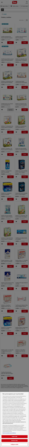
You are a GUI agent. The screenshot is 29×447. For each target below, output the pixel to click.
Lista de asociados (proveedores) (9, 433)
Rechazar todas (14, 440)
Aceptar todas (14, 436)
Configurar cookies (14, 444)
